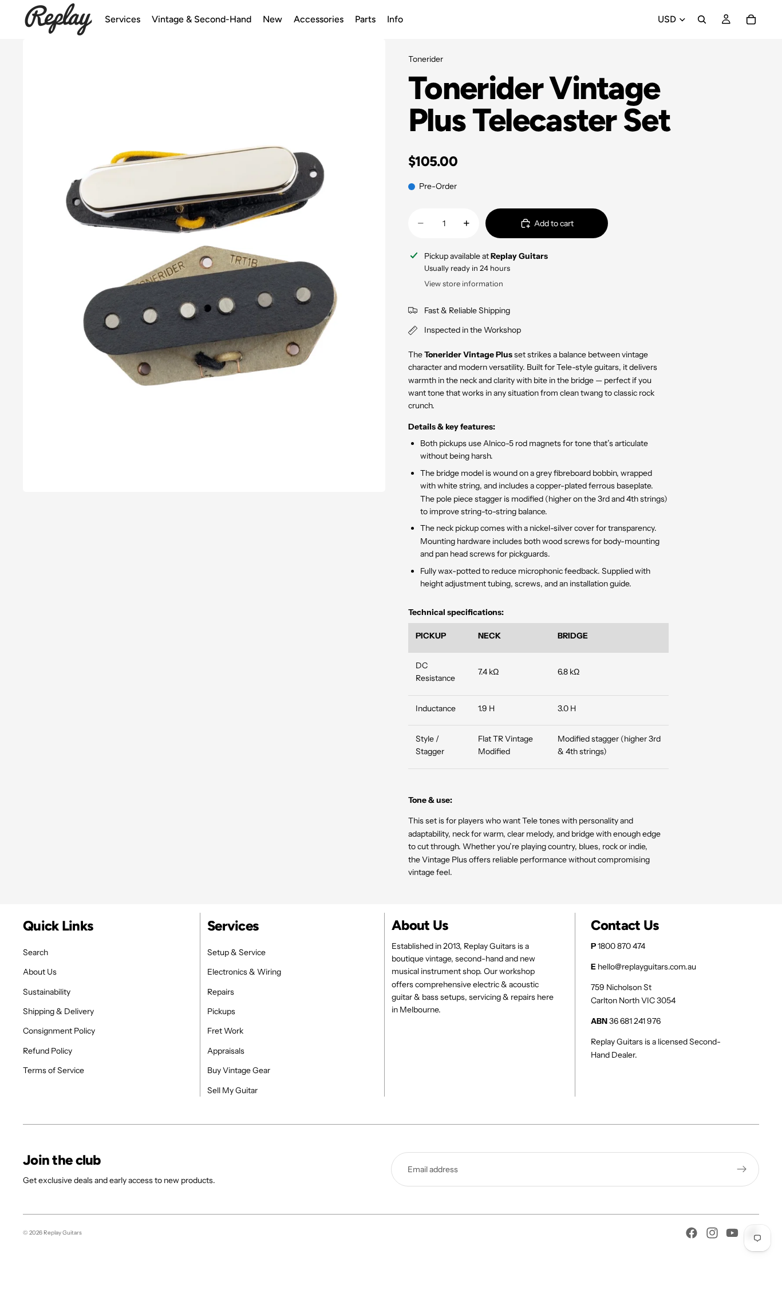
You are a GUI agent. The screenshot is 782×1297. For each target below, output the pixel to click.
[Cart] (751, 19)
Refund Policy (47, 1051)
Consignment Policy (59, 1031)
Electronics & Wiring (244, 972)
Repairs (220, 992)
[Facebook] (691, 1233)
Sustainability (46, 992)
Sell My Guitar (232, 1090)
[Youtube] (732, 1233)
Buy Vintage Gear (238, 1070)
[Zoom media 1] (204, 265)
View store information (463, 283)
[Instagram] (712, 1233)
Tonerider (425, 59)
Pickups (221, 1011)
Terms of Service (53, 1070)
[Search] (701, 19)
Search (35, 952)
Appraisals (225, 1051)
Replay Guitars (63, 1232)
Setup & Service (236, 952)
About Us (40, 972)
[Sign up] (742, 1169)
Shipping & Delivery (58, 1011)
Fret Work (225, 1031)
